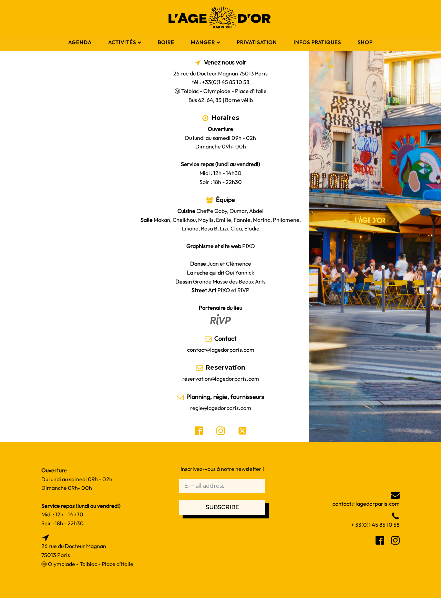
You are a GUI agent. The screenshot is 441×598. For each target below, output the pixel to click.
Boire (166, 42)
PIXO (248, 246)
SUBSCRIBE (222, 507)
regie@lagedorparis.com (220, 407)
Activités (122, 42)
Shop (365, 42)
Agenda (80, 42)
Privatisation (257, 42)
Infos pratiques (317, 42)
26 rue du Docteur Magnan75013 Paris (73, 550)
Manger (203, 42)
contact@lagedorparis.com (220, 349)
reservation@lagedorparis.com (220, 378)
